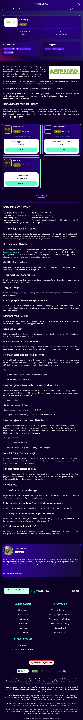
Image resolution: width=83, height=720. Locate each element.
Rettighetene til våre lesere (60, 619)
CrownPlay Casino (19, 126)
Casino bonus (23, 623)
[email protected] (44, 215)
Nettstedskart (60, 628)
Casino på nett (23, 603)
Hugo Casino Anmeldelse (21, 170)
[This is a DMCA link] (35, 671)
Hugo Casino (17, 160)
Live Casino (23, 632)
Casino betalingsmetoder (14, 9)
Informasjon (60, 603)
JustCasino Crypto (60, 126)
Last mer (41, 195)
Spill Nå (21, 150)
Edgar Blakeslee (21, 549)
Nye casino (23, 614)
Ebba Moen (26, 131)
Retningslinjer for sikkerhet (60, 614)
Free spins (23, 628)
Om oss (23, 645)
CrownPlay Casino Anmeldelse (21, 136)
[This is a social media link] (73, 591)
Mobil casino (22, 619)
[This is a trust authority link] (48, 671)
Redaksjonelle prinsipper (23, 649)
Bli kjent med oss (22, 638)
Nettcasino (23, 610)
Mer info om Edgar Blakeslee (13, 573)
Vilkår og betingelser (60, 610)
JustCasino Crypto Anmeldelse (61, 136)
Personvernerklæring (60, 623)
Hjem (3, 9)
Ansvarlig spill (60, 632)
